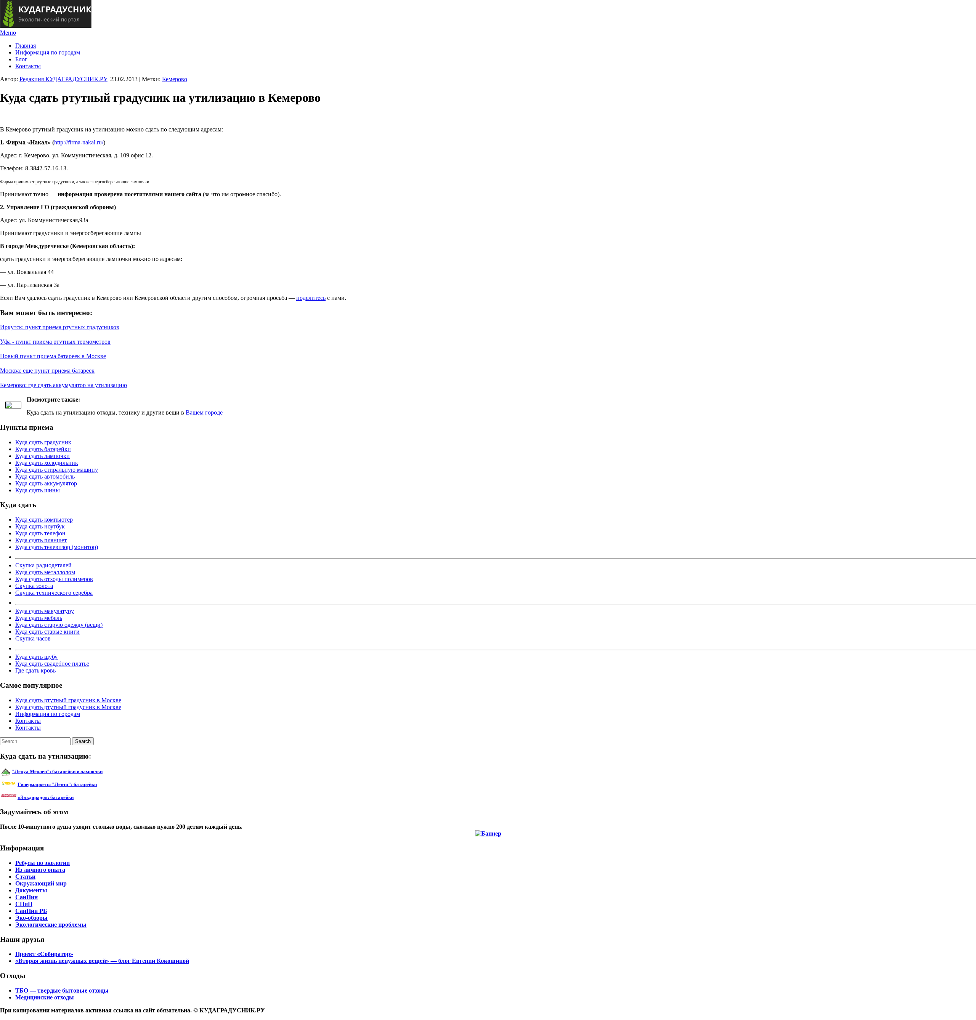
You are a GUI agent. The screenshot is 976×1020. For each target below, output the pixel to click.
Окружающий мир (41, 883)
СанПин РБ (31, 911)
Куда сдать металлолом (45, 572)
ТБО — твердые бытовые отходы (62, 990)
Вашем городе (204, 412)
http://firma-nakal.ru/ (78, 142)
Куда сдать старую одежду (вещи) (59, 624)
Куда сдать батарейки (43, 449)
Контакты (28, 66)
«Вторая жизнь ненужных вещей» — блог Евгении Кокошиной (102, 961)
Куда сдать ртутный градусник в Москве (68, 700)
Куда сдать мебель (38, 618)
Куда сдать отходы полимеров (54, 579)
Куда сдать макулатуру (44, 611)
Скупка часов (33, 638)
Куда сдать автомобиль (45, 476)
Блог (21, 59)
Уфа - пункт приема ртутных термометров (55, 341)
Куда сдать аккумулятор (46, 483)
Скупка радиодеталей (43, 565)
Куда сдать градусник (43, 442)
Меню (8, 32)
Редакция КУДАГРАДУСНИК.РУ (63, 79)
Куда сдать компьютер (44, 519)
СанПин (26, 897)
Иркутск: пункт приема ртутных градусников (59, 327)
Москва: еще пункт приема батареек (47, 370)
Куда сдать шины (37, 490)
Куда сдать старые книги (47, 631)
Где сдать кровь (35, 670)
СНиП (23, 904)
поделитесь (311, 298)
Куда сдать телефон (40, 533)
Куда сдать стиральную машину (56, 469)
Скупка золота (34, 586)
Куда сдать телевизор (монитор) (56, 547)
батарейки (74, 784)
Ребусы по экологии (42, 863)
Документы (31, 890)
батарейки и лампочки (57, 771)
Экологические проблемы (51, 924)
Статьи (25, 876)
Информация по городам (47, 52)
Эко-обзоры (31, 917)
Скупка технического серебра (54, 592)
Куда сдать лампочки (42, 456)
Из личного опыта (40, 869)
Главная (25, 45)
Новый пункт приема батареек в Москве (53, 356)
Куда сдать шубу (36, 656)
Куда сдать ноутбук (40, 526)
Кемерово (174, 79)
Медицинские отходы (44, 997)
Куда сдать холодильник (46, 463)
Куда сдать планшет (41, 540)
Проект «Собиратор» (44, 954)
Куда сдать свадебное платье (52, 663)
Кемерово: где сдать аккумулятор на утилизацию (63, 385)
